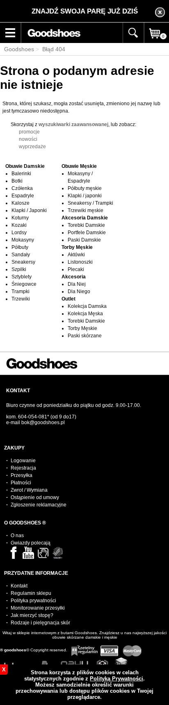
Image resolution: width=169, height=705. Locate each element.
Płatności (21, 483)
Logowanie (23, 460)
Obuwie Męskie (79, 166)
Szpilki (18, 269)
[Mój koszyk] (156, 42)
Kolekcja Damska (87, 306)
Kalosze (20, 203)
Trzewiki (20, 299)
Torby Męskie (77, 247)
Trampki (20, 291)
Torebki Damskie (86, 225)
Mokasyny (22, 240)
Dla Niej (77, 284)
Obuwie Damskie (25, 166)
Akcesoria (74, 277)
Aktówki (76, 255)
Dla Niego (79, 291)
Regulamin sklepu (31, 593)
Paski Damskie (84, 240)
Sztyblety (21, 277)
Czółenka (22, 188)
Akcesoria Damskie (85, 218)
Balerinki (21, 173)
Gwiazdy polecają (30, 543)
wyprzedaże (32, 146)
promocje (29, 132)
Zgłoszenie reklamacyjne (38, 505)
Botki (17, 181)
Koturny (20, 218)
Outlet (68, 299)
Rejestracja (23, 468)
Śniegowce (24, 284)
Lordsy (19, 232)
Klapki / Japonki (29, 210)
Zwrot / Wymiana (29, 490)
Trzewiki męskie (85, 210)
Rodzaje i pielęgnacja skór (40, 623)
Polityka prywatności (33, 600)
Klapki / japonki (85, 196)
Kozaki (19, 225)
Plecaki (76, 269)
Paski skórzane (85, 336)
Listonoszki (80, 262)
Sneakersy (23, 262)
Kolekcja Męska (85, 313)
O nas (17, 535)
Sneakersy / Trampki (90, 203)
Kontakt (19, 586)
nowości (28, 139)
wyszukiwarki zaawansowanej (73, 124)
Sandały (20, 255)
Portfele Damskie (87, 232)
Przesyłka (21, 475)
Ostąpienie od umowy (35, 497)
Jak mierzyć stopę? (32, 615)
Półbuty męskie (85, 188)
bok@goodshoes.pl (43, 422)
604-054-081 (32, 417)
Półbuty (19, 247)
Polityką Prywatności (116, 679)
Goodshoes (19, 49)
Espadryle (22, 196)
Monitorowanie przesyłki (38, 608)
